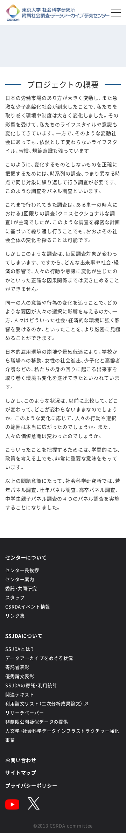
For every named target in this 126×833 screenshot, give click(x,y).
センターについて (26, 557)
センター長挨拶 (22, 570)
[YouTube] (12, 807)
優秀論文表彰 (19, 676)
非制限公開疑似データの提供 (36, 721)
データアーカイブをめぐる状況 (39, 657)
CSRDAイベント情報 (27, 606)
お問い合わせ (20, 759)
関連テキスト (19, 694)
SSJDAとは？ (19, 648)
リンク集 (14, 615)
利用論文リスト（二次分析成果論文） (44, 703)
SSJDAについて (24, 635)
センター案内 (19, 579)
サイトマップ (20, 772)
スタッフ (14, 597)
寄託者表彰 (17, 667)
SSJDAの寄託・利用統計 (31, 685)
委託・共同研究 (21, 588)
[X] (34, 807)
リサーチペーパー (24, 712)
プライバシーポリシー (31, 785)
